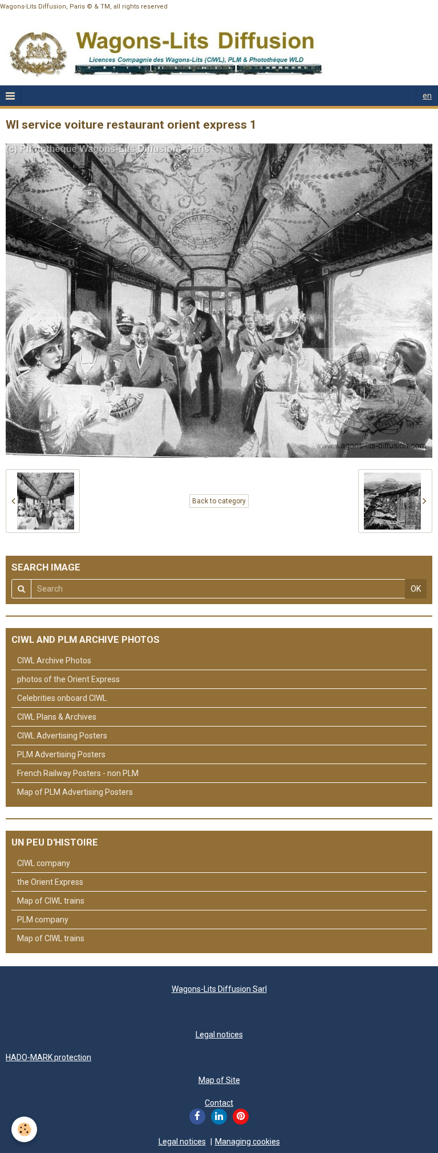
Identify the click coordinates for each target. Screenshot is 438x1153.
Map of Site (219, 1080)
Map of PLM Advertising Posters (75, 792)
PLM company (42, 919)
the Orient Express (50, 882)
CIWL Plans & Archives (56, 716)
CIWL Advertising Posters (62, 735)
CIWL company (43, 863)
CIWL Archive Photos (54, 660)
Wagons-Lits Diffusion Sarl (219, 989)
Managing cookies (247, 1141)
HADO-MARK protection (48, 1057)
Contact (219, 1102)
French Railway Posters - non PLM (78, 773)
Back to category (219, 501)
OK (416, 588)
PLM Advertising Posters (61, 754)
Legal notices (219, 1034)
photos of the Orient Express (68, 679)
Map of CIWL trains (50, 900)
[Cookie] (24, 1129)
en (427, 95)
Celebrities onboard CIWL (62, 698)
